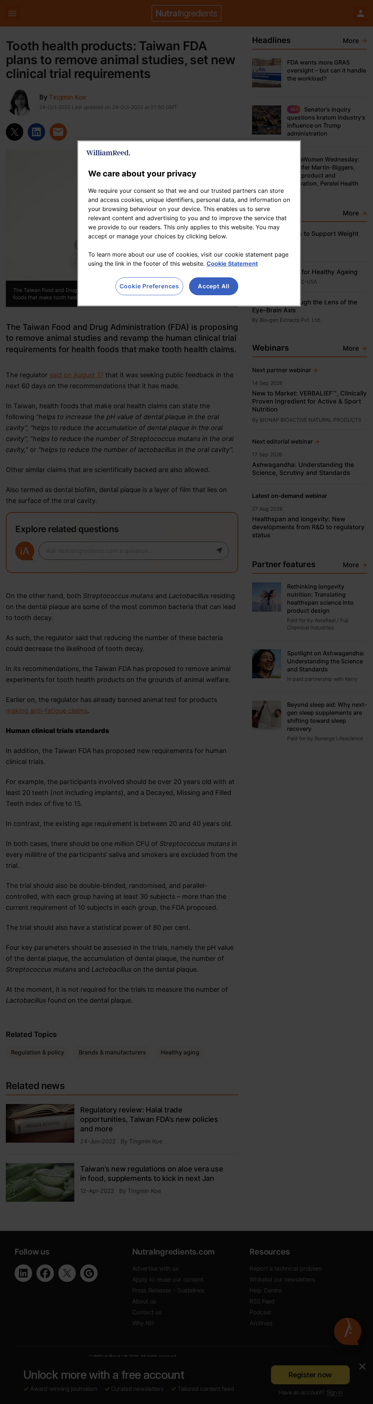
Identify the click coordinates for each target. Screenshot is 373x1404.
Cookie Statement (232, 263)
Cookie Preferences (149, 286)
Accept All (213, 286)
